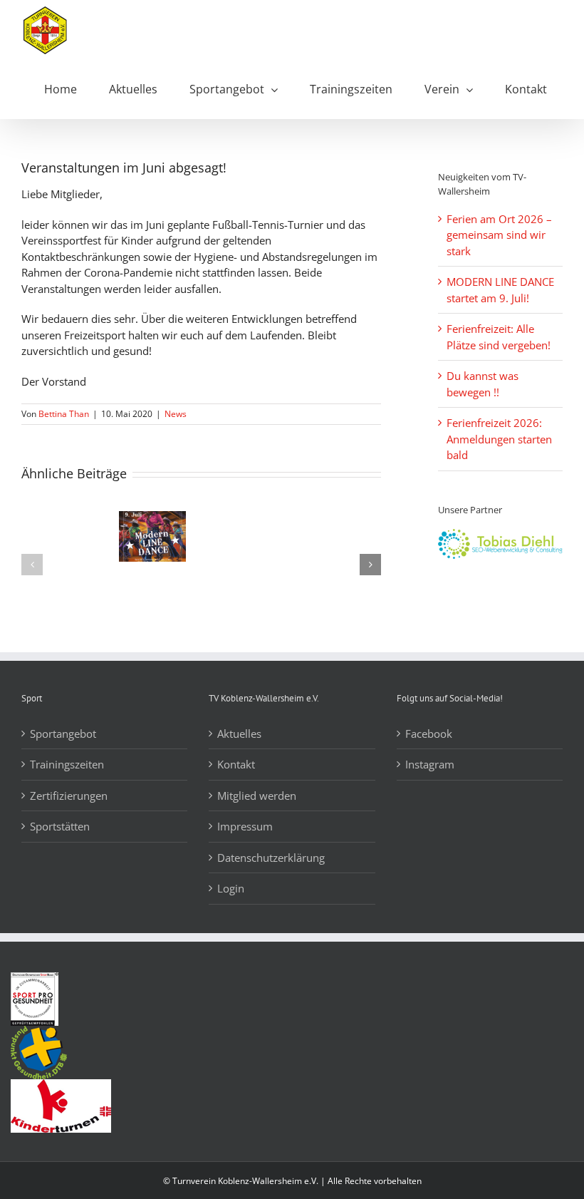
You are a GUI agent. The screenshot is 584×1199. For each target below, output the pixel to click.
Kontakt (236, 764)
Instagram (429, 764)
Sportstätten (60, 826)
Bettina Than (63, 414)
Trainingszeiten (67, 764)
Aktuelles (239, 733)
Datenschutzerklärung (271, 857)
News (176, 414)
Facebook (428, 733)
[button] (32, 564)
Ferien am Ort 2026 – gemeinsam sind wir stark (499, 235)
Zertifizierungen (69, 795)
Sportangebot (63, 733)
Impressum (245, 826)
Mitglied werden (256, 795)
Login (230, 888)
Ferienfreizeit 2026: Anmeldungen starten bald (499, 439)
